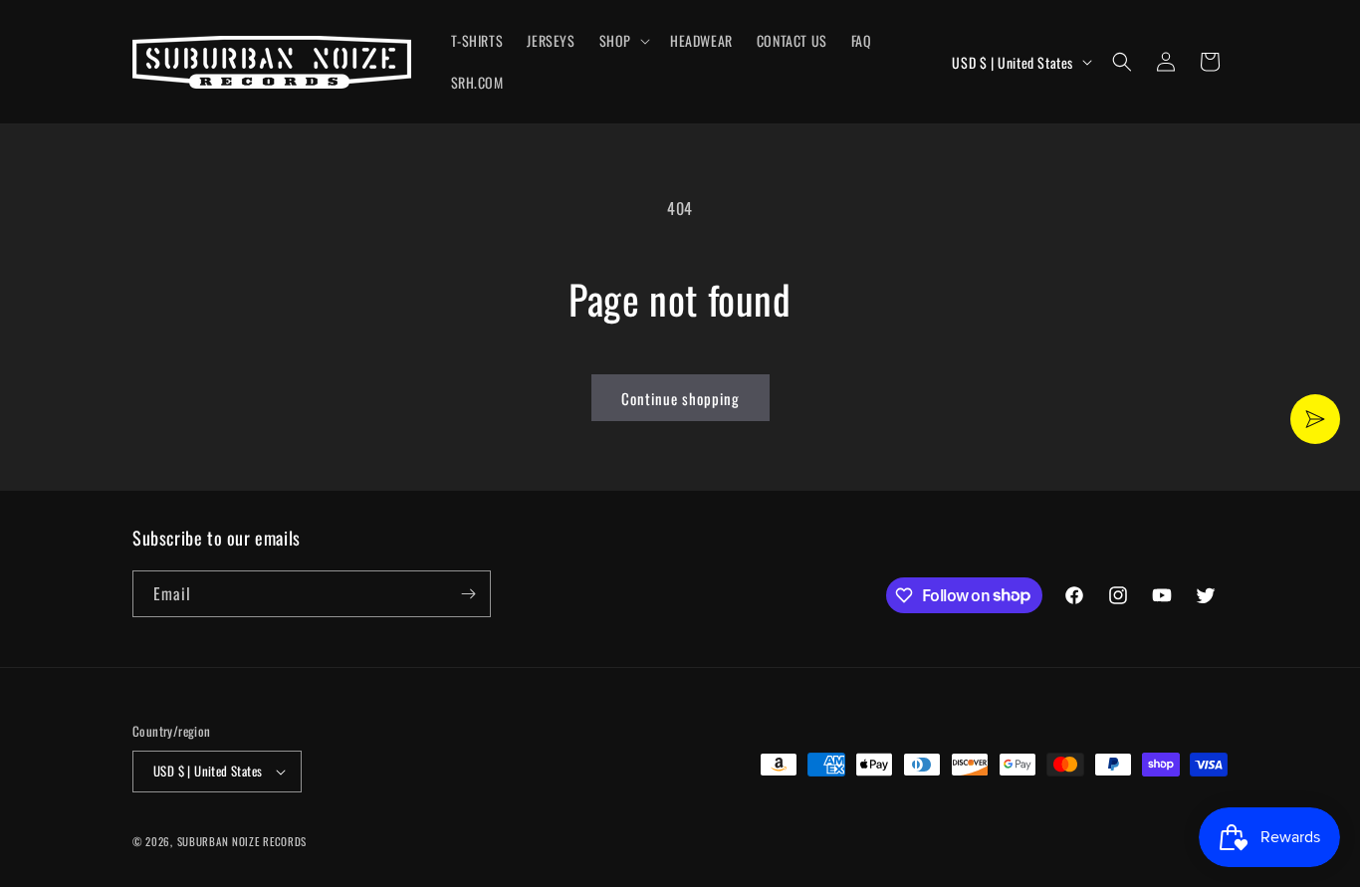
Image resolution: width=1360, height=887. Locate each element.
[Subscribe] (468, 593)
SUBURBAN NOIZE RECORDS (242, 841)
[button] (622, 41)
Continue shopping (680, 398)
